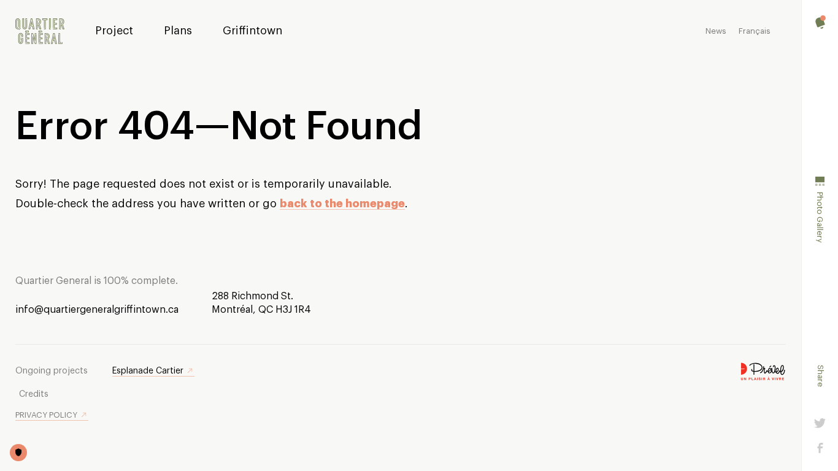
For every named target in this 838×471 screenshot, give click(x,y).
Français (755, 31)
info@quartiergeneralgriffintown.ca (97, 310)
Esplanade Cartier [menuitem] (147, 371)
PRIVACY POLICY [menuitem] (46, 415)
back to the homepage (342, 203)
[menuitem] (39, 31)
